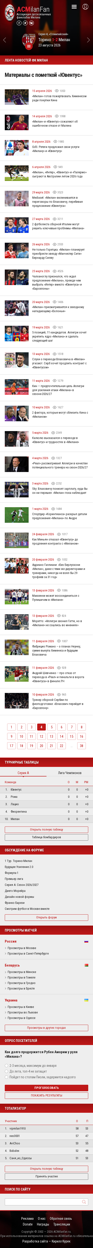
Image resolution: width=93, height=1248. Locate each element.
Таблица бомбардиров (46, 837)
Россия (10, 941)
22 (61, 746)
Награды (43, 1224)
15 (71, 736)
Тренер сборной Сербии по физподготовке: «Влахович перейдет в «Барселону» (57, 704)
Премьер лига (14, 879)
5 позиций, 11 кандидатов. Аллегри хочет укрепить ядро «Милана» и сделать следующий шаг (59, 336)
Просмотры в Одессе (21, 1018)
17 (11, 746)
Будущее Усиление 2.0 (19, 867)
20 (41, 746)
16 (81, 736)
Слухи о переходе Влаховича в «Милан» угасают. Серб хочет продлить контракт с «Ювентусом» (59, 363)
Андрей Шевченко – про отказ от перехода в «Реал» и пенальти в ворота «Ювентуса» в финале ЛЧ (58, 677)
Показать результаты (46, 1095)
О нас (42, 1218)
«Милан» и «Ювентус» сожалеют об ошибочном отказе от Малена (55, 123)
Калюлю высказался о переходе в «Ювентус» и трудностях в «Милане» (55, 440)
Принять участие (47, 1176)
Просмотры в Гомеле (21, 977)
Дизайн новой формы (19, 897)
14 (61, 736)
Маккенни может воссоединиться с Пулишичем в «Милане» (55, 598)
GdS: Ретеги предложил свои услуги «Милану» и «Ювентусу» (55, 149)
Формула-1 (11, 873)
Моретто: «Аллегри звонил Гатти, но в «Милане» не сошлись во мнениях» (57, 623)
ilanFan (33, 9)
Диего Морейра (15, 891)
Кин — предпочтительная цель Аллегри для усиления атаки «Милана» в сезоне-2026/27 (58, 390)
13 (51, 736)
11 (31, 736)
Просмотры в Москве (22, 948)
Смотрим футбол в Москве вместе (27, 909)
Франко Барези (15, 903)
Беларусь (12, 965)
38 (81, 746)
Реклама (27, 1218)
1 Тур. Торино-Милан (18, 861)
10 (21, 736)
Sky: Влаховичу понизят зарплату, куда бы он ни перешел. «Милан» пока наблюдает (60, 491)
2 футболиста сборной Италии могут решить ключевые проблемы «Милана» (58, 226)
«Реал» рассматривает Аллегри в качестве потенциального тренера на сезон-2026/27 (60, 465)
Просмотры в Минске (22, 972)
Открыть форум (46, 917)
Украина (11, 1000)
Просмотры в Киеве (21, 1007)
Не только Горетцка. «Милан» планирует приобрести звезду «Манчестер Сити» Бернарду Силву (58, 253)
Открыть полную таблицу (46, 829)
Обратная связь (61, 1218)
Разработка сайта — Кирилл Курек (46, 1241)
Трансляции (61, 1224)
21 (51, 746)
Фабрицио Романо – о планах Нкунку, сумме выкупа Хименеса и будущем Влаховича (56, 650)
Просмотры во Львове (23, 1012)
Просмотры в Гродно (22, 983)
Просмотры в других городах (46, 1027)
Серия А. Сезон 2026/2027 (21, 885)
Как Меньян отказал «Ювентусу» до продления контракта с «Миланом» (55, 541)
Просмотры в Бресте (21, 988)
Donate (28, 1224)
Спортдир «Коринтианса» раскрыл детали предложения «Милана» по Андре (59, 516)
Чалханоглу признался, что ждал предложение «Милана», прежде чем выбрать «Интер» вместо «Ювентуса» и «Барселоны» (57, 282)
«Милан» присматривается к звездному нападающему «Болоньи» (58, 309)
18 (21, 746)
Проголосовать (46, 1088)
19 (31, 746)
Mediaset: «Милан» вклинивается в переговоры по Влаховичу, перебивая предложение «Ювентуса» (57, 202)
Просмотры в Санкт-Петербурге (28, 953)
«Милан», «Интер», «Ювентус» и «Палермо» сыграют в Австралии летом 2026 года (59, 174)
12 (41, 736)
